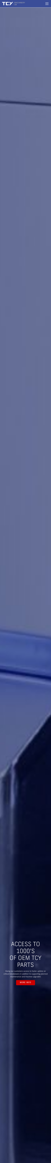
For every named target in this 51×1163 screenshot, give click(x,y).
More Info (25, 983)
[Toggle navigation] (47, 4)
